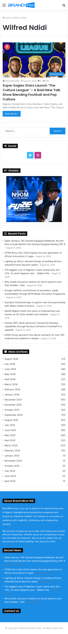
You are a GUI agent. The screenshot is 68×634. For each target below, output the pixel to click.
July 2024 (10, 471)
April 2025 (10, 440)
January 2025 (12, 455)
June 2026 (10, 369)
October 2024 (12, 465)
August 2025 (11, 420)
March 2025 (11, 445)
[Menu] (4, 6)
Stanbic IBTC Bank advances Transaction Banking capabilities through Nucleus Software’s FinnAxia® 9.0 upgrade (33, 326)
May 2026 (10, 374)
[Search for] (64, 6)
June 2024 (10, 476)
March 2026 (11, 384)
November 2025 (13, 404)
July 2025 (10, 425)
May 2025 (10, 435)
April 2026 (10, 379)
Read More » (11, 113)
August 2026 (11, 359)
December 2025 (13, 399)
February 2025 (12, 450)
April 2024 (10, 481)
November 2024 (13, 460)
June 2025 (10, 430)
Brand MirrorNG (12, 81)
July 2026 (10, 364)
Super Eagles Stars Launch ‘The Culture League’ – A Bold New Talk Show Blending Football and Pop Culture (31, 92)
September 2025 (13, 415)
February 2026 (12, 389)
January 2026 (12, 394)
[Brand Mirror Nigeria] (21, 5)
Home (8, 17)
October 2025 (12, 409)
